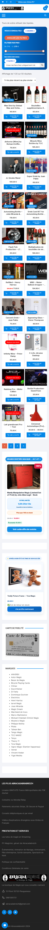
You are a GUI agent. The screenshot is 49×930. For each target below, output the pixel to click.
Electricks (15, 697)
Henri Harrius (16, 700)
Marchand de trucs (19, 712)
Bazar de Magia (18, 680)
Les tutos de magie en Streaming (16, 837)
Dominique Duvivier (19, 695)
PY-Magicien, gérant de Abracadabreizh (19, 843)
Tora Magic (16, 744)
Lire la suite (14, 152)
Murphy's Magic (18, 721)
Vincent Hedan (17, 753)
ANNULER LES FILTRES (17, 38)
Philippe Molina (17, 724)
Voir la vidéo (9, 100)
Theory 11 (15, 741)
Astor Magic (16, 677)
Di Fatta (14, 692)
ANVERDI (15, 674)
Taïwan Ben (16, 729)
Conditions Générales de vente (15, 868)
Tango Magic (16, 732)
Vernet (14, 750)
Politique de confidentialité (13, 862)
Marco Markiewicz (19, 715)
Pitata (13, 726)
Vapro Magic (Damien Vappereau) (25, 747)
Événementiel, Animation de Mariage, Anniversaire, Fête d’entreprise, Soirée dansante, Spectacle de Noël (23, 853)
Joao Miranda (17, 706)
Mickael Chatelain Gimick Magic (25, 718)
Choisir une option (37, 399)
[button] (5, 925)
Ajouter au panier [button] (14, 116)
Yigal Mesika (16, 755)
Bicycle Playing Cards (20, 683)
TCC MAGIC (16, 735)
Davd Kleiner (16, 689)
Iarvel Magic (16, 703)
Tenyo (13, 738)
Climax (14, 686)
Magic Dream (17, 709)
